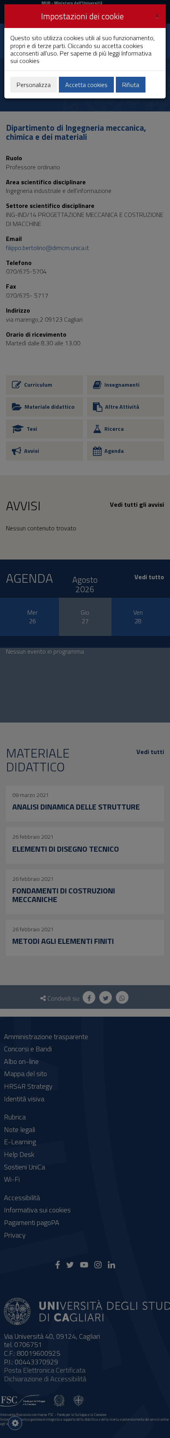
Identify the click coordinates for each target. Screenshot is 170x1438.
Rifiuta (130, 84)
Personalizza (34, 84)
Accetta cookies (86, 84)
